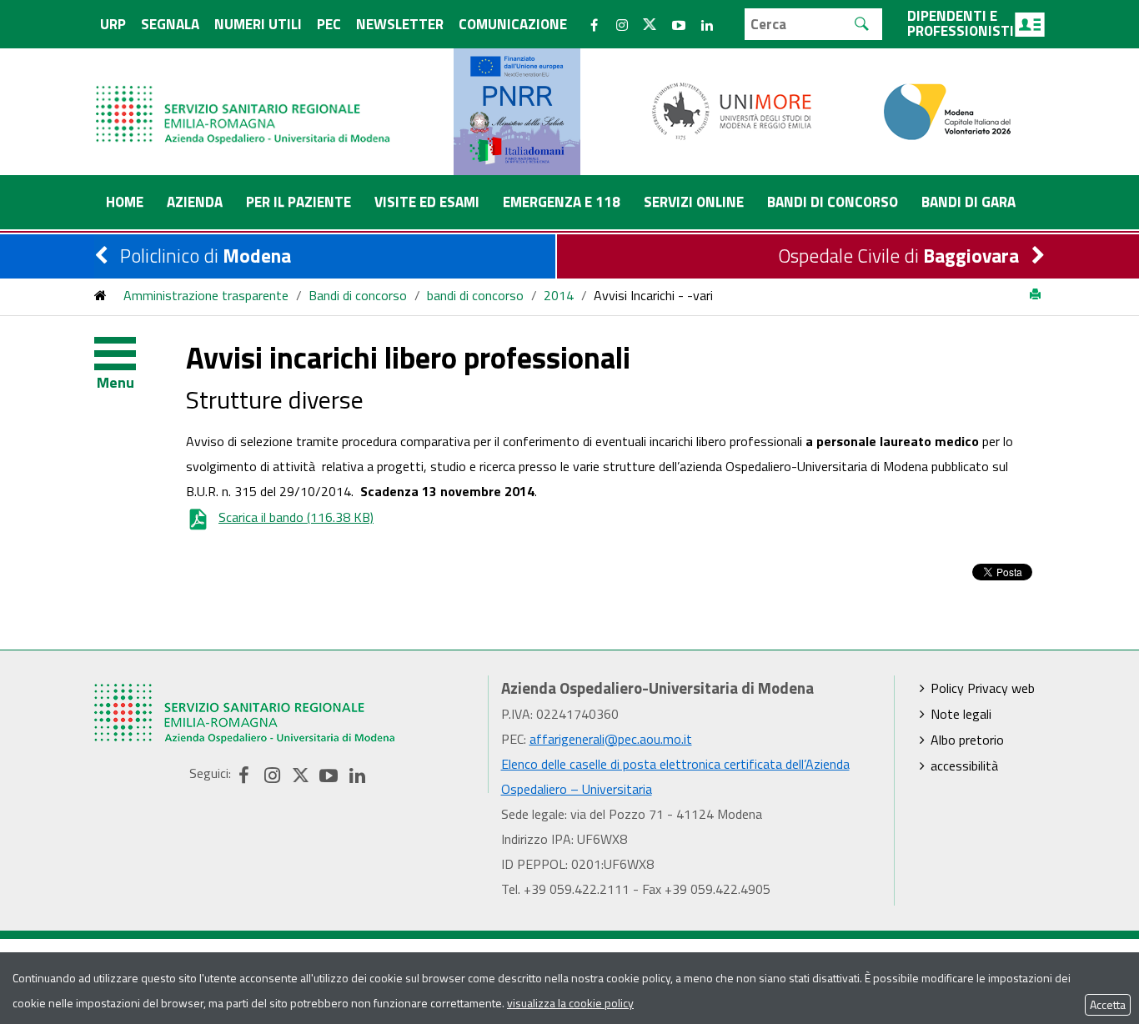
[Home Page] (244, 98)
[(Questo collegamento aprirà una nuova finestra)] (732, 110)
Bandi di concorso (358, 295)
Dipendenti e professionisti (960, 23)
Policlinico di (205, 255)
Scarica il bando (296, 517)
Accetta (1107, 1004)
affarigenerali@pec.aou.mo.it (610, 739)
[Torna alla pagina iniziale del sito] (100, 295)
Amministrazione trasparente (206, 295)
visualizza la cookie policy (570, 1002)
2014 (559, 295)
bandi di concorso (475, 295)
